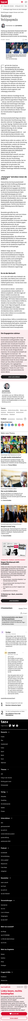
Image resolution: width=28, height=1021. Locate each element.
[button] (26, 2)
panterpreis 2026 (5, 841)
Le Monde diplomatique (7, 939)
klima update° (5, 860)
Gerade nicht (20, 987)
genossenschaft (5, 826)
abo (2, 822)
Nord (2, 759)
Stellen (3, 807)
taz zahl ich (4, 830)
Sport (2, 751)
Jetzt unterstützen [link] (14, 377)
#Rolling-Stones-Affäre (13, 410)
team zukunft (4, 882)
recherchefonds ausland (7, 834)
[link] (2, 6)
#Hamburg (3, 412)
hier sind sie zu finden (8, 624)
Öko (2, 740)
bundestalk (4, 852)
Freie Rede (4, 867)
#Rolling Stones (19, 412)
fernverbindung (5, 856)
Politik (2, 736)
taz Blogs (3, 931)
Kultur (2, 748)
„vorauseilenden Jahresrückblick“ (11, 291)
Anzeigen (3, 965)
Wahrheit (3, 762)
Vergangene (4, 916)
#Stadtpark (12, 414)
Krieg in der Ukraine (6, 777)
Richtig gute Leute (6, 781)
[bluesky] (13, 726)
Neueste (21, 608)
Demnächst (4, 905)
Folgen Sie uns (4, 725)
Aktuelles (3, 796)
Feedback (3, 976)
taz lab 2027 (4, 920)
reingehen (3, 871)
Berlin (2, 755)
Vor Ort (3, 908)
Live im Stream (5, 912)
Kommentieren (11, 419)
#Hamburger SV (11, 412)
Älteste (25, 608)
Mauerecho (4, 863)
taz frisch (3, 886)
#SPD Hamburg (4, 414)
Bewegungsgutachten (7, 236)
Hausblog (3, 800)
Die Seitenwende (5, 804)
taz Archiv (3, 942)
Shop (2, 961)
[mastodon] (10, 726)
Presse (3, 811)
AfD (2, 774)
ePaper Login (4, 984)
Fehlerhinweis (19, 419)
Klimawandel (4, 785)
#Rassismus (4, 410)
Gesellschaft (4, 744)
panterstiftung (5, 837)
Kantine (3, 958)
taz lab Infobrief (5, 893)
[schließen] (25, 986)
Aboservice (4, 980)
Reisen (3, 954)
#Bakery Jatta (23, 410)
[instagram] (17, 726)
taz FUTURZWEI (5, 935)
